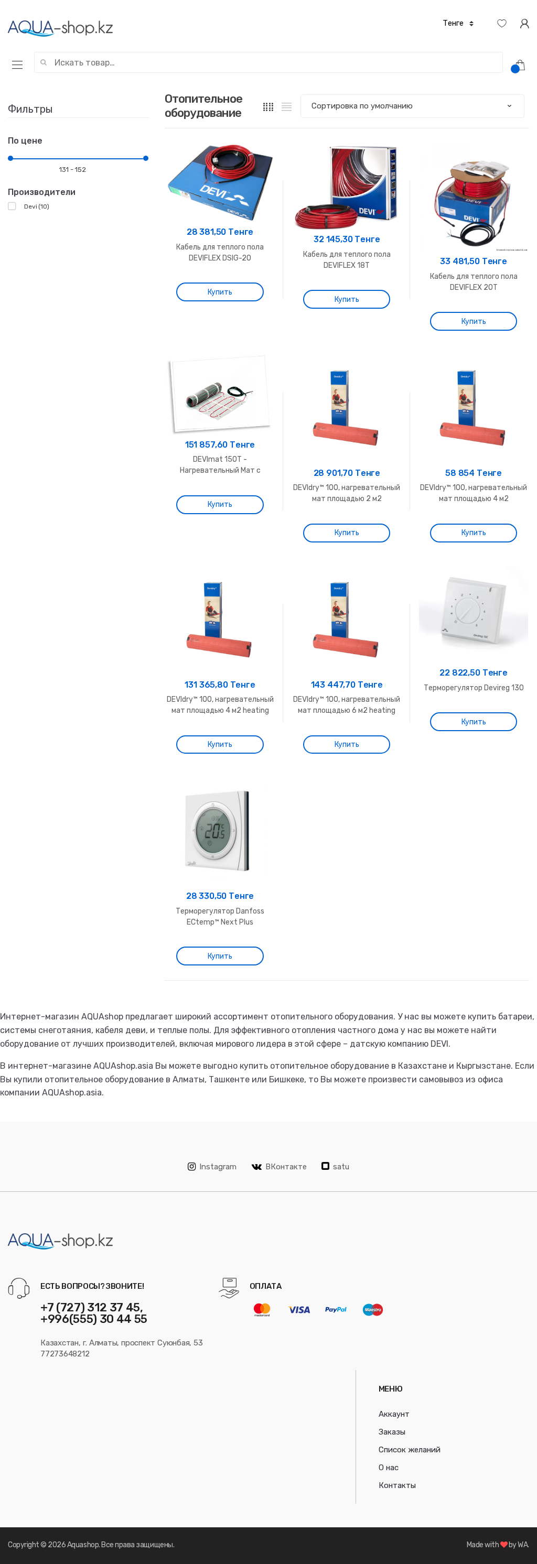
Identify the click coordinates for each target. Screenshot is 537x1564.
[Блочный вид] (268, 107)
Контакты (397, 1485)
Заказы (392, 1432)
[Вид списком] (286, 107)
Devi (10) (36, 206)
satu (341, 1166)
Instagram (218, 1166)
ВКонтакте (286, 1166)
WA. (523, 1544)
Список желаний (410, 1449)
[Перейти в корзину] (524, 64)
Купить (220, 292)
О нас (389, 1467)
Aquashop (83, 1544)
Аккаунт (394, 1414)
